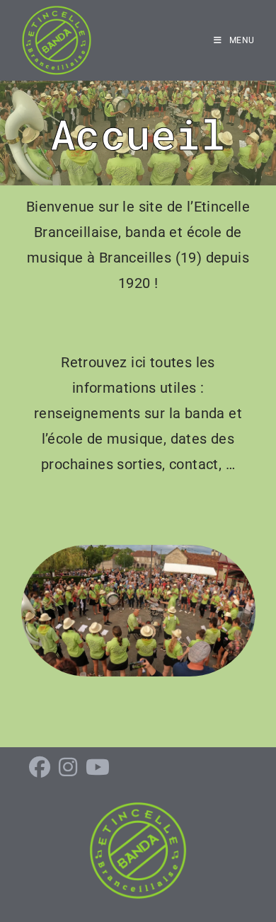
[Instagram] (68, 768)
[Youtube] (98, 768)
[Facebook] (39, 768)
